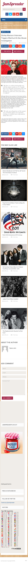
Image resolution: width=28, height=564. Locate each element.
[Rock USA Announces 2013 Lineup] (14, 222)
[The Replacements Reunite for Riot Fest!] (14, 318)
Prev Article (7, 51)
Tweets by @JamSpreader (7, 502)
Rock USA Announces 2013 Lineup (12, 235)
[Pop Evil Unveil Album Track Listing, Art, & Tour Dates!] (14, 190)
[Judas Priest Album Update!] (14, 286)
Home (2, 23)
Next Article (18, 51)
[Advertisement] (14, 57)
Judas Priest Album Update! (10, 299)
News (6, 23)
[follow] (12, 453)
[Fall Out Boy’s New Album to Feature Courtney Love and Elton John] (14, 254)
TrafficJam (6, 270)
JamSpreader (4, 560)
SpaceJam (4, 42)
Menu (3, 19)
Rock (10, 23)
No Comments (23, 42)
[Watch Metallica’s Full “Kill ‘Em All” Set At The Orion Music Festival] (14, 158)
